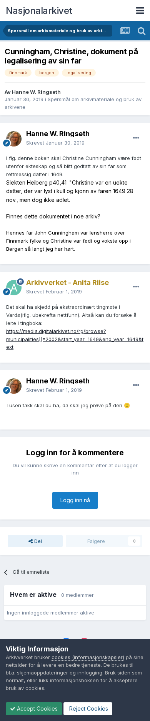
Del (37, 541)
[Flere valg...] (136, 138)
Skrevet (55, 143)
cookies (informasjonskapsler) (88, 657)
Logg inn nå (75, 500)
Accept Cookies (36, 708)
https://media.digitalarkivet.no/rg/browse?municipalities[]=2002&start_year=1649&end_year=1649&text (74, 339)
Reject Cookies (88, 708)
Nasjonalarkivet (39, 10)
